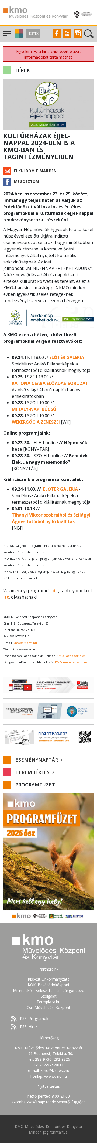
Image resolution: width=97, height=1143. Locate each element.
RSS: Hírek (28, 1026)
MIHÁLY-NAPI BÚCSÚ (34, 409)
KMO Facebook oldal (71, 656)
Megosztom (26, 181)
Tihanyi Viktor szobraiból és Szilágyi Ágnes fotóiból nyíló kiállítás (51, 518)
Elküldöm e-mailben (35, 170)
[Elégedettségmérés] (48, 737)
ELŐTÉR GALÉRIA (66, 357)
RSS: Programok (34, 1018)
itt (55, 590)
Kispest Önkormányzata (49, 979)
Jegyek (33, 33)
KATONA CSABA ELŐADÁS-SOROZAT (50, 383)
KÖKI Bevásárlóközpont (49, 984)
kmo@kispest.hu (25, 643)
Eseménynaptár (37, 760)
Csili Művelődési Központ (48, 1007)
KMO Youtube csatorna (71, 662)
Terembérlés (33, 772)
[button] (18, 36)
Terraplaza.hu (48, 1001)
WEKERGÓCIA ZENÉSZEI (36, 422)
